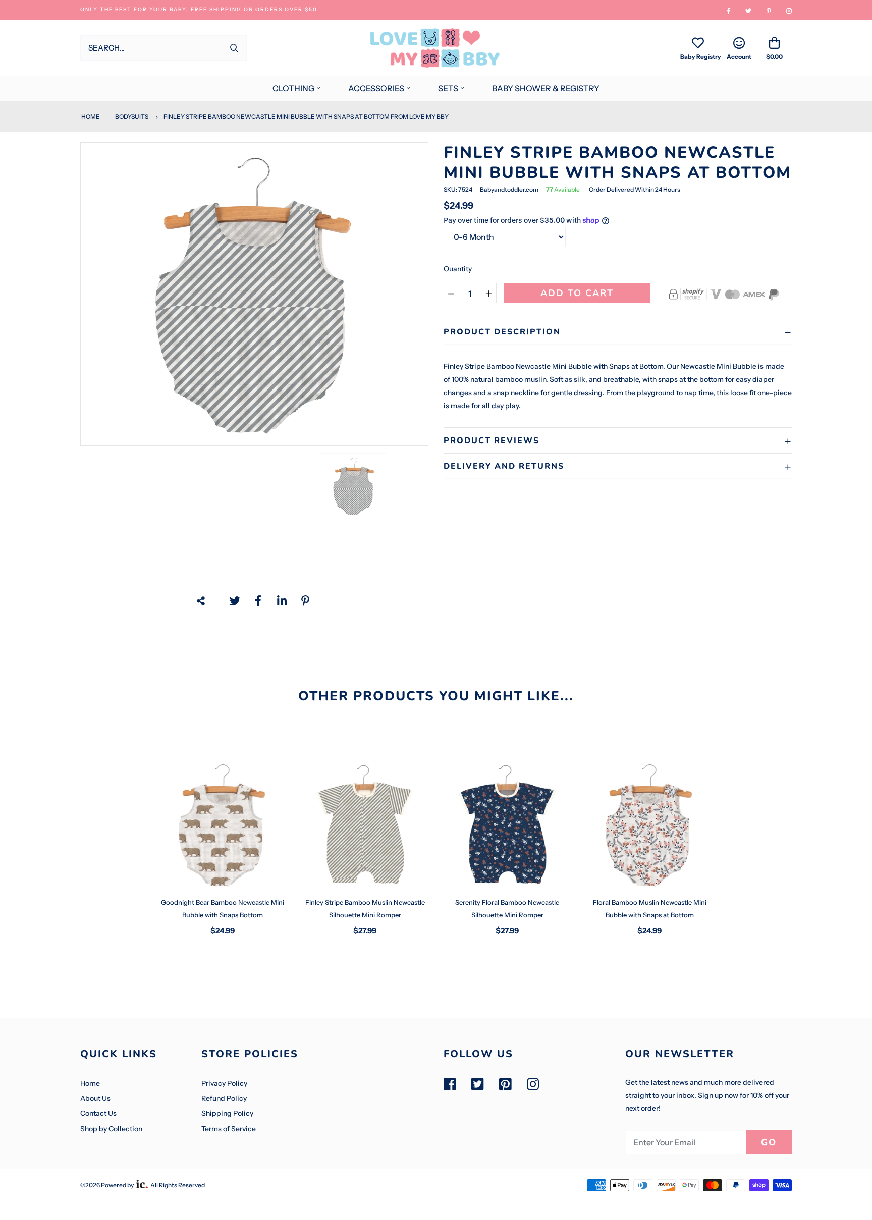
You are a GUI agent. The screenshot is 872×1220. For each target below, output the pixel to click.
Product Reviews (491, 440)
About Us (95, 1098)
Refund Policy (224, 1098)
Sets (448, 88)
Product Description (502, 331)
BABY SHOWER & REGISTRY (546, 88)
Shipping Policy (227, 1113)
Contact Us (98, 1113)
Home (90, 116)
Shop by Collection (111, 1128)
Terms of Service (228, 1128)
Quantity (458, 268)
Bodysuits (131, 116)
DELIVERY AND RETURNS (504, 466)
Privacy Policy (224, 1083)
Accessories (376, 88)
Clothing (293, 88)
